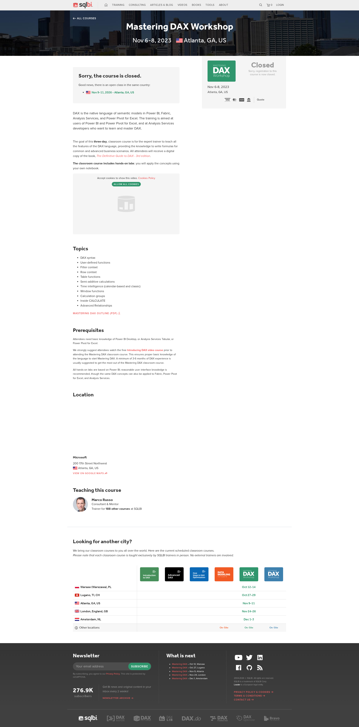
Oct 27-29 (249, 595)
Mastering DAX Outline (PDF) (95, 313)
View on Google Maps (88, 473)
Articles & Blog (161, 5)
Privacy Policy (113, 673)
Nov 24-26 (249, 611)
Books (196, 5)
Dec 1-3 (249, 619)
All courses (86, 18)
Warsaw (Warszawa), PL (95, 587)
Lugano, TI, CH (89, 595)
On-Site (224, 627)
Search (260, 5)
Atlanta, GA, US (89, 603)
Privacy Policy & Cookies (252, 692)
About (223, 5)
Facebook (239, 667)
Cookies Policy (146, 178)
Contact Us (242, 699)
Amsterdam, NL (90, 619)
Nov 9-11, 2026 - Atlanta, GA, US (112, 92)
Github (250, 667)
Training (118, 5)
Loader (237, 684)
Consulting (137, 5)
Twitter (250, 657)
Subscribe (139, 666)
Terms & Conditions (248, 695)
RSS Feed (260, 667)
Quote (260, 99)
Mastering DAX (179, 664)
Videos (182, 5)
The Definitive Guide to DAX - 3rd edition (123, 156)
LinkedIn (260, 657)
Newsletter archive (116, 698)
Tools (209, 5)
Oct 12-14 (249, 587)
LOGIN (280, 5)
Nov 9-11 (249, 603)
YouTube (239, 657)
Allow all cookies (126, 184)
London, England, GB (93, 611)
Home (106, 5)
